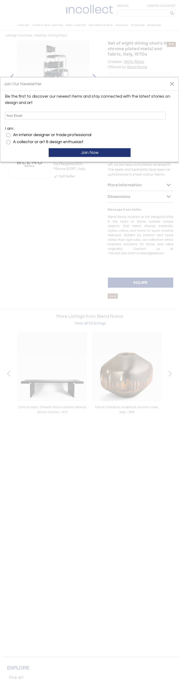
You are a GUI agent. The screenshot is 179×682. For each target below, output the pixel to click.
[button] (172, 83)
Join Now (89, 152)
